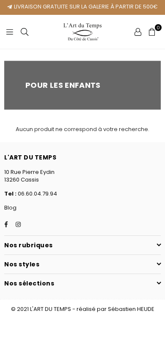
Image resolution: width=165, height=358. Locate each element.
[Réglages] (138, 31)
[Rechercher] (24, 31)
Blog (10, 208)
